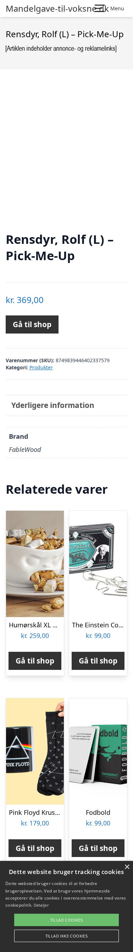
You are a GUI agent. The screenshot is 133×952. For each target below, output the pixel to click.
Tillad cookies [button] (66, 920)
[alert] (66, 906)
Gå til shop (32, 324)
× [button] (126, 867)
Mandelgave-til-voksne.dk (57, 8)
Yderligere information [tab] (52, 405)
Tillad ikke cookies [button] (66, 936)
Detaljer (41, 905)
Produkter (41, 367)
